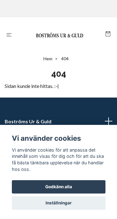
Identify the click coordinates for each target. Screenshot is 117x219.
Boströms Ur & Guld (28, 121)
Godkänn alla (58, 186)
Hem (47, 58)
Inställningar (59, 202)
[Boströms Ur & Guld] (59, 34)
